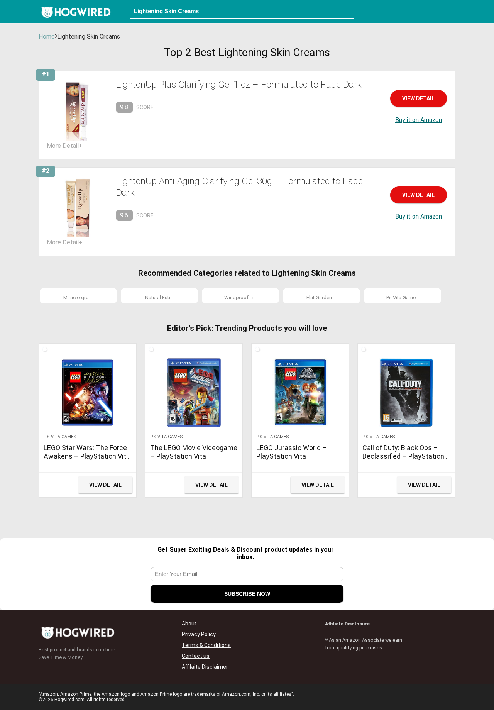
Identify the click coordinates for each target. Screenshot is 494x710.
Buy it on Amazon (418, 120)
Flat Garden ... (321, 297)
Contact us (196, 656)
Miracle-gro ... (78, 297)
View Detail (418, 98)
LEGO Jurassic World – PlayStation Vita (291, 452)
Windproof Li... (240, 297)
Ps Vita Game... (402, 297)
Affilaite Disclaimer (205, 667)
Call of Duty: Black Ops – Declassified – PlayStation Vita (403, 456)
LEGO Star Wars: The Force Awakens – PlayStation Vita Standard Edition (87, 456)
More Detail (65, 145)
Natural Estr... (159, 297)
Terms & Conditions (206, 645)
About (189, 623)
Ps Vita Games (60, 436)
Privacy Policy (199, 634)
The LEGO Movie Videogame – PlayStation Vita (193, 452)
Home (47, 36)
